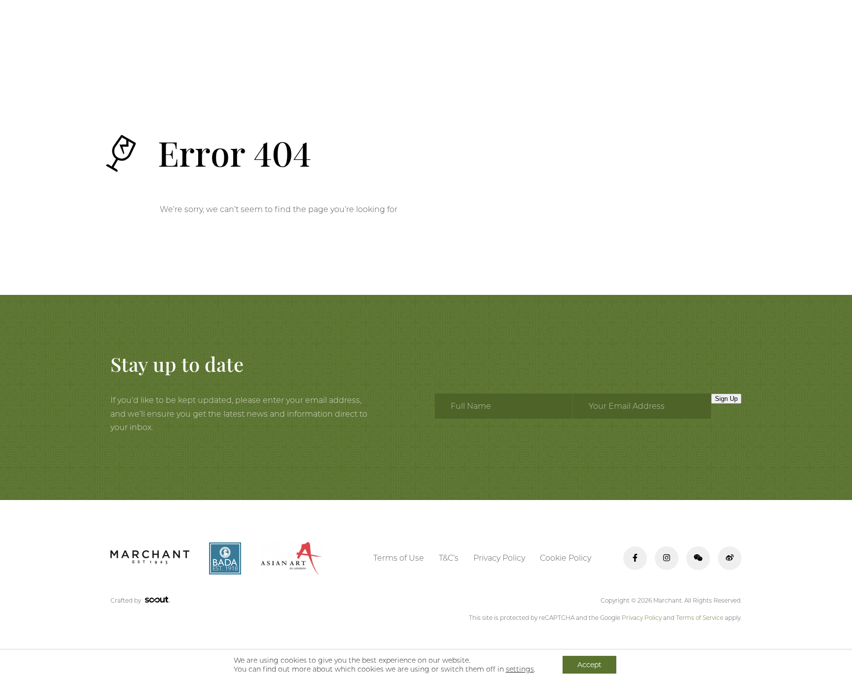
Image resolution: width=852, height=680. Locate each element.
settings (520, 669)
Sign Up (726, 398)
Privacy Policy (499, 558)
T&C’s (449, 558)
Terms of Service (699, 617)
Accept (589, 664)
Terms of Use (398, 558)
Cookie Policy (565, 558)
